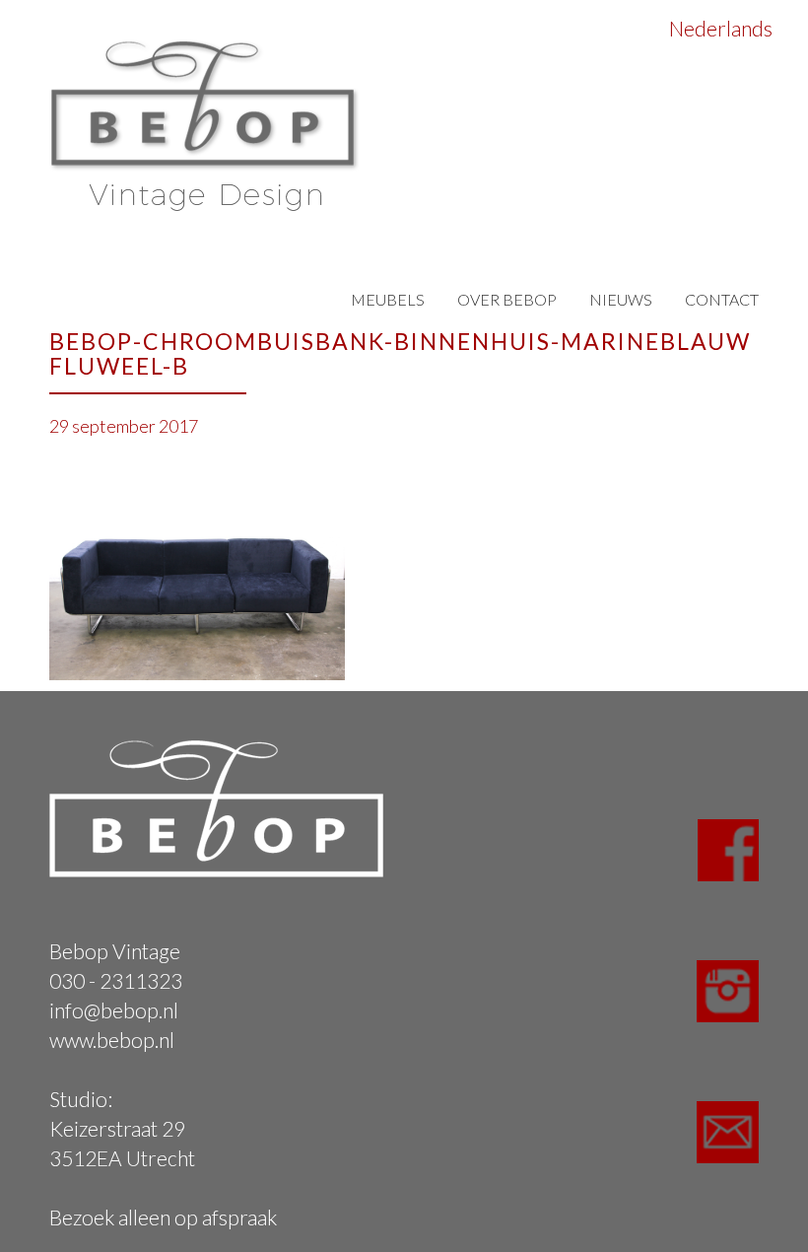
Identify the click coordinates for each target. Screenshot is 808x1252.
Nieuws (620, 299)
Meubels (388, 299)
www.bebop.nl (111, 1039)
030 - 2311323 (115, 980)
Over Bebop (507, 299)
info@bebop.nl (113, 1010)
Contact (722, 299)
